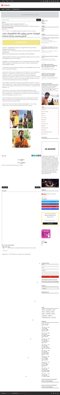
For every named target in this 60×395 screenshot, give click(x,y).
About (7, 1)
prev (42, 242)
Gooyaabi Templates (22, 393)
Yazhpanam (45, 123)
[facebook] (41, 1)
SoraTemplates (8, 393)
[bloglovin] (47, 1)
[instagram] (55, 1)
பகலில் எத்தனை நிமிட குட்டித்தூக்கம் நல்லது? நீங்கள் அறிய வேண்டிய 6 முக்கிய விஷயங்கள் (22, 247)
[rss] (51, 1)
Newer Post (5, 187)
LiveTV (43, 21)
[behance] (53, 1)
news (44, 113)
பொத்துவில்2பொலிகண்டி (47, 131)
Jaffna (44, 109)
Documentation (15, 9)
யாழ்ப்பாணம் (45, 133)
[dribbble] (49, 1)
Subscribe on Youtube (47, 206)
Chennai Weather (45, 359)
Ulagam (44, 119)
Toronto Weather (45, 324)
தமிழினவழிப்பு (45, 127)
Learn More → (44, 197)
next (44, 242)
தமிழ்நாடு (44, 129)
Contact (11, 1)
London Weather (45, 336)
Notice (43, 22)
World (44, 121)
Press (44, 115)
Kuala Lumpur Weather (46, 348)
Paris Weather (44, 342)
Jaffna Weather (44, 365)
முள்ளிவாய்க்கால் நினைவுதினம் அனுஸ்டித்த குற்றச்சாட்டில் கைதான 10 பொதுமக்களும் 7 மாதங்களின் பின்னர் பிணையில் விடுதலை (48, 74)
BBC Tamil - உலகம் (6, 246)
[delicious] (58, 1)
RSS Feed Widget (10, 253)
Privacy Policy (27, 254)
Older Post (38, 187)
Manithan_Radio (45, 20)
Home (3, 1)
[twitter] (43, 1)
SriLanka (45, 117)
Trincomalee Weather (46, 371)
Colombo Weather (45, 330)
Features (8, 9)
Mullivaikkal (45, 111)
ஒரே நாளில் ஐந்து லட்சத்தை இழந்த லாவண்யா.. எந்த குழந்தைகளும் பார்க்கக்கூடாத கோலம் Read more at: (50, 48)
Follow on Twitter (46, 201)
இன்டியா (44, 125)
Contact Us (44, 23)
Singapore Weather (45, 354)
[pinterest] (45, 1)
